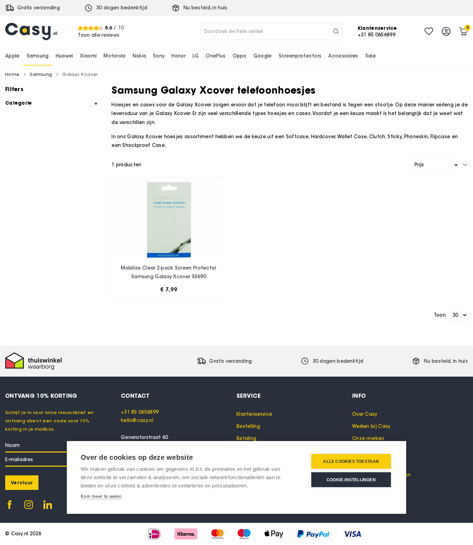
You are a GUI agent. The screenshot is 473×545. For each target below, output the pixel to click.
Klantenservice (254, 414)
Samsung (41, 74)
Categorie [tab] (18, 103)
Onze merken (368, 438)
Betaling (246, 438)
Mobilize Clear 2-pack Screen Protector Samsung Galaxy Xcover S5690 (168, 272)
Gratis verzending (38, 8)
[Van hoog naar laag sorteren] (465, 164)
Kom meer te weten (101, 496)
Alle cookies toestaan (351, 461)
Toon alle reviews (98, 35)
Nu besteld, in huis (205, 8)
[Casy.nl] (31, 31)
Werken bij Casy (371, 426)
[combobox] (271, 31)
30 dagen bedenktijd (121, 8)
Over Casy (364, 414)
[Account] (446, 31)
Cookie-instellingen (351, 479)
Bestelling (248, 426)
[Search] (336, 31)
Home (12, 74)
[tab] (179, 395)
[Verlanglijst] (429, 31)
